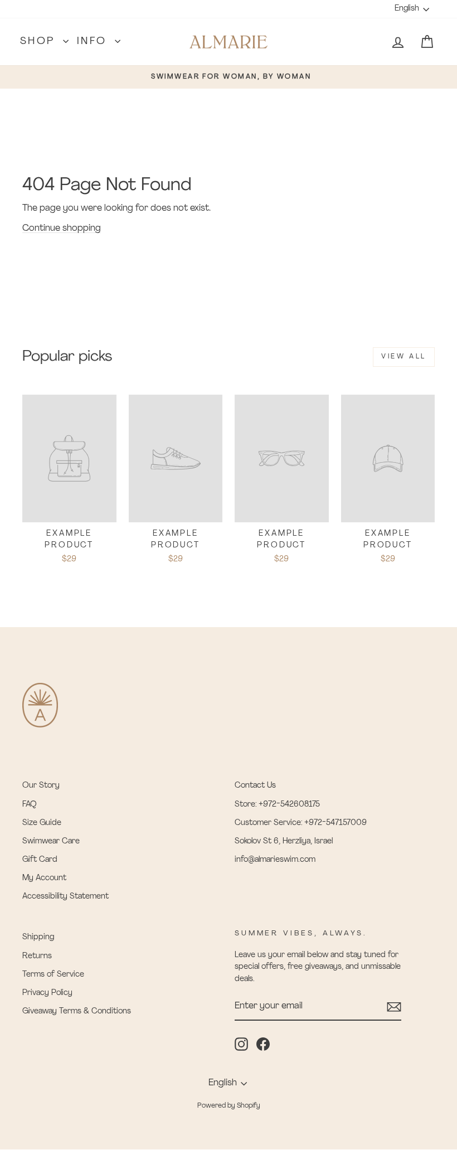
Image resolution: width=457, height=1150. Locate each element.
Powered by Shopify (228, 1106)
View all (403, 356)
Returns (37, 956)
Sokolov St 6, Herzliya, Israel (284, 841)
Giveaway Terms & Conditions (76, 1011)
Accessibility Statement (65, 896)
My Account (44, 878)
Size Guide (41, 823)
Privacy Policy (47, 993)
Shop (40, 42)
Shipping (38, 937)
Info (94, 42)
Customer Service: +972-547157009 (301, 823)
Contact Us (255, 785)
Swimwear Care (51, 841)
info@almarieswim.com (275, 859)
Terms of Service (53, 974)
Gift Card (39, 859)
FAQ (29, 804)
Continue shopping (61, 228)
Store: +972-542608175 (277, 804)
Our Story (41, 785)
